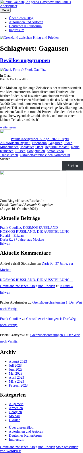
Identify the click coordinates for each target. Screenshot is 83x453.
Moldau (12, 143)
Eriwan (5, 243)
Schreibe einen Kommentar (51, 155)
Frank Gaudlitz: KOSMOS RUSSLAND (29, 227)
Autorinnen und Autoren (26, 22)
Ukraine (14, 420)
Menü (5, 10)
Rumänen (7, 151)
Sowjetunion (36, 151)
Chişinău (24, 143)
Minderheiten (9, 147)
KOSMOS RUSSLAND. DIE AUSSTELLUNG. (35, 231)
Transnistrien (9, 155)
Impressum (16, 30)
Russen (20, 151)
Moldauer (27, 147)
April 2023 (16, 377)
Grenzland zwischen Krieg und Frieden (27, 447)
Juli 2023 (15, 365)
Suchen (5, 159)
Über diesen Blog (21, 18)
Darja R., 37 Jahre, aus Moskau (22, 239)
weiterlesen (8, 127)
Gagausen (55, 143)
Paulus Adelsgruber (24, 139)
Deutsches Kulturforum (25, 26)
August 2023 (18, 361)
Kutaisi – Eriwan (12, 235)
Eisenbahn (39, 143)
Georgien (15, 412)
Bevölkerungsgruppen (25, 60)
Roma (75, 147)
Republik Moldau (57, 147)
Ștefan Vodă (55, 151)
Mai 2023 (15, 373)
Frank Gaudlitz (10, 319)
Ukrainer (26, 155)
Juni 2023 (16, 369)
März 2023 (16, 381)
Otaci (39, 147)
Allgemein (16, 404)
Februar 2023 (18, 385)
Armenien (16, 408)
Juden (68, 143)
